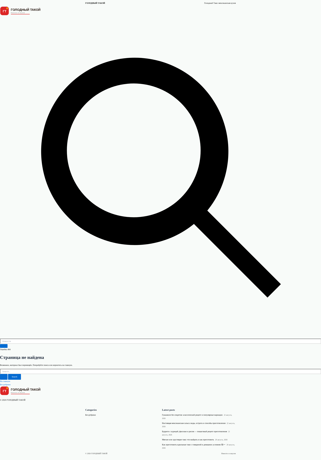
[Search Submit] (4, 377)
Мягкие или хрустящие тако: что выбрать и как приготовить (188, 440)
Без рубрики (5, 384)
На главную (5, 381)
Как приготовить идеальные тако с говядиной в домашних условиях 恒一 (193, 445)
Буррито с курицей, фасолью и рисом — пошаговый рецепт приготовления (194, 431)
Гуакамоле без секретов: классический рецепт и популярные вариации (192, 415)
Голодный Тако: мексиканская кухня (220, 3)
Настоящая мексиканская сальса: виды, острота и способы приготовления (193, 423)
